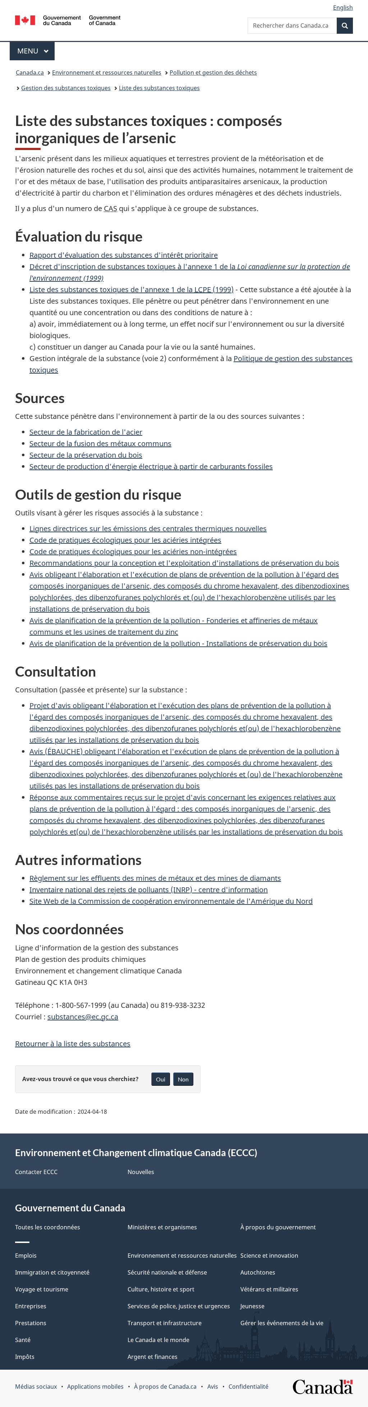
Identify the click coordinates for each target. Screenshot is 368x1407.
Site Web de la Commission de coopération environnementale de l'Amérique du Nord (171, 901)
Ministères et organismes (162, 1227)
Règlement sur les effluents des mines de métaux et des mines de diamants (155, 878)
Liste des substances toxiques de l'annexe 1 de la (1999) (131, 289)
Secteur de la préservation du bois (85, 455)
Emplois (26, 1255)
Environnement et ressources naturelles (106, 72)
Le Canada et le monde (158, 1340)
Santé (23, 1340)
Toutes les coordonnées (47, 1227)
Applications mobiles (95, 1386)
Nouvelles (141, 1172)
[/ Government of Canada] (67, 21)
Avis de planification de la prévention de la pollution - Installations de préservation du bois (178, 643)
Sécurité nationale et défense (167, 1272)
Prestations (30, 1323)
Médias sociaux (36, 1386)
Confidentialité (248, 1386)
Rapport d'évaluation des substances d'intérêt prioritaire (123, 255)
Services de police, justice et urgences (179, 1306)
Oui (160, 1079)
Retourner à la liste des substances (72, 1043)
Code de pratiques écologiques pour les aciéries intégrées (125, 540)
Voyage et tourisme (41, 1289)
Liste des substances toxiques (159, 88)
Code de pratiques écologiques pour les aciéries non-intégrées (133, 551)
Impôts (24, 1357)
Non (183, 1079)
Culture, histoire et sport (161, 1289)
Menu (36, 51)
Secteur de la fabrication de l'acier (85, 432)
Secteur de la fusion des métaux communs (100, 443)
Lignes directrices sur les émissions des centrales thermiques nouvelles (148, 528)
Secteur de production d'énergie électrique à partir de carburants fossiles (151, 466)
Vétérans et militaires (269, 1289)
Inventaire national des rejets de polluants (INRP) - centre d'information (148, 889)
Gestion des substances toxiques (66, 88)
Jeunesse (252, 1306)
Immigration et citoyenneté (52, 1272)
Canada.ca (30, 72)
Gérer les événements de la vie (281, 1323)
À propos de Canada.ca (165, 1386)
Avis (212, 1386)
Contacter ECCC (36, 1172)
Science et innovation (269, 1255)
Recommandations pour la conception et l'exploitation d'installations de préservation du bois (184, 563)
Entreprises (30, 1306)
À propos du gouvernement (278, 1227)
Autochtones (257, 1272)
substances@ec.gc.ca (82, 1017)
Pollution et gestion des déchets (213, 72)
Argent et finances (153, 1357)
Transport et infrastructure (165, 1323)
